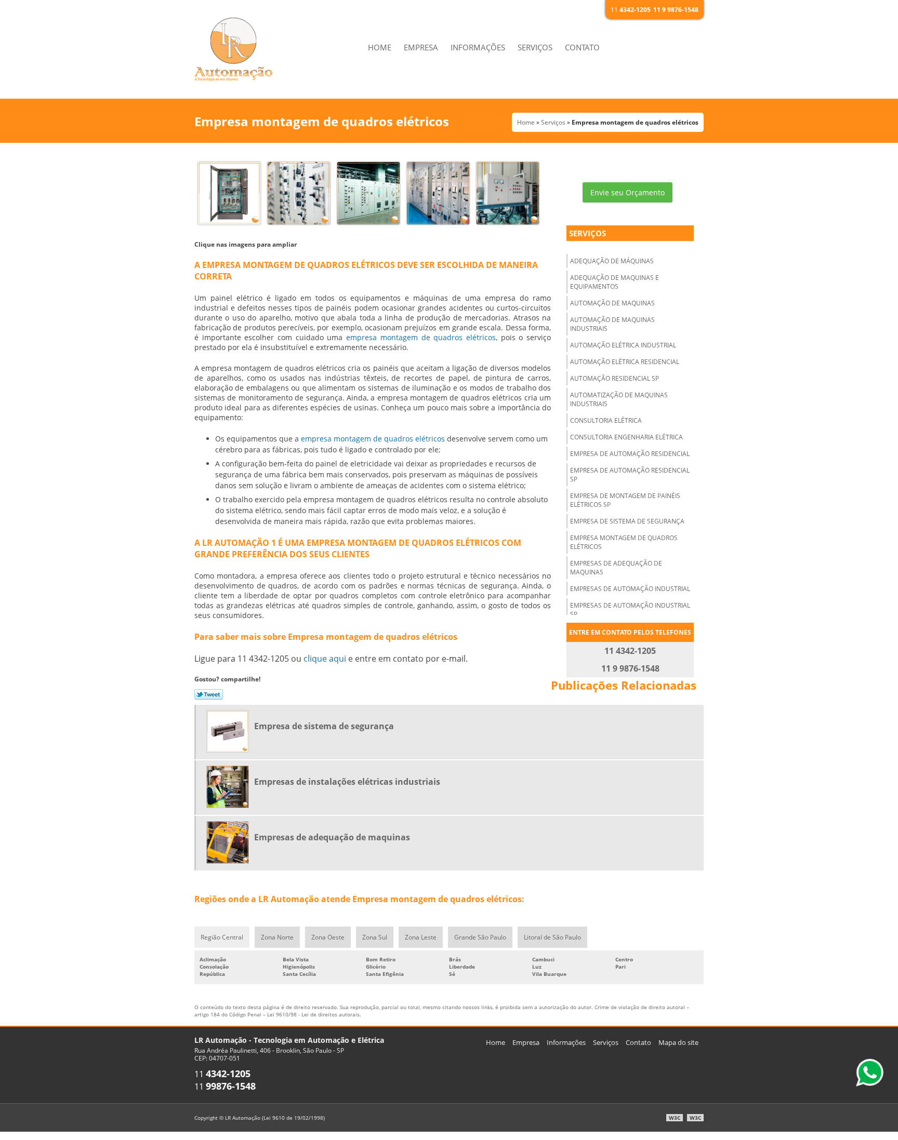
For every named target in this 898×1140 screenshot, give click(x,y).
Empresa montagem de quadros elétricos (624, 542)
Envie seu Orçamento (627, 192)
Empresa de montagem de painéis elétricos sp (625, 500)
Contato (582, 47)
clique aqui (324, 658)
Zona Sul (374, 937)
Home (379, 47)
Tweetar (208, 694)
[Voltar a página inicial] (233, 48)
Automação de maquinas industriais (612, 324)
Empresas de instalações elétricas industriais (347, 781)
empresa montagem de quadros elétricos (421, 337)
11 (631, 9)
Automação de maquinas (612, 303)
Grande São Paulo (480, 937)
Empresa (421, 47)
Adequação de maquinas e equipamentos (614, 282)
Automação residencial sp (614, 378)
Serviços (535, 47)
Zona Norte (277, 937)
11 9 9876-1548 (675, 9)
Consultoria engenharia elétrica (626, 437)
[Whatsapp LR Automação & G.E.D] (869, 1072)
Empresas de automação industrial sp (630, 610)
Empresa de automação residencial (630, 453)
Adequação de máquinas (612, 261)
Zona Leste (421, 937)
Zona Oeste (328, 937)
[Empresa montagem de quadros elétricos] (229, 192)
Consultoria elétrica (606, 420)
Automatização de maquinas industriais (619, 399)
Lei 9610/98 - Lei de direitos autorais (313, 1014)
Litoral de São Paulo (552, 937)
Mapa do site (678, 1042)
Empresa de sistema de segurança (627, 521)
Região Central (222, 937)
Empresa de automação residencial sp (630, 475)
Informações (478, 47)
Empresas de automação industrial (630, 588)
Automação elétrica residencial (624, 361)
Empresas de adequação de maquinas (616, 567)
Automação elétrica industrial (623, 345)
